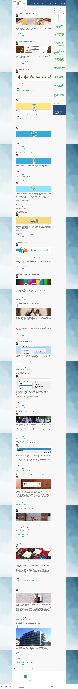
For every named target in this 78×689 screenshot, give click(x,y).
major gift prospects (30, 662)
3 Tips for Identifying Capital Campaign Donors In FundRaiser (28, 623)
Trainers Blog (19, 121)
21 (62, 17)
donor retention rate (35, 295)
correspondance (58, 84)
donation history (24, 295)
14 (62, 15)
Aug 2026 (59, 8)
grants (60, 50)
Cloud (64, 67)
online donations (21, 118)
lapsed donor (29, 266)
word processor (26, 234)
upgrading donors (59, 34)
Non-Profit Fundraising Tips (21, 37)
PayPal (54, 68)
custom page (59, 60)
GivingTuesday (57, 36)
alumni (56, 58)
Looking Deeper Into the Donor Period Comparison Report (27, 274)
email (56, 67)
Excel (56, 42)
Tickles (54, 69)
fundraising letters (60, 27)
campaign (59, 59)
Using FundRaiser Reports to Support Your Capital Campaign (28, 303)
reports (23, 33)
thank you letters (29, 90)
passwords (56, 93)
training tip (56, 77)
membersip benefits (60, 33)
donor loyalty (29, 295)
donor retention (56, 75)
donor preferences (62, 51)
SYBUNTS (58, 42)
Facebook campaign (56, 52)
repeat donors (20, 90)
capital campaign (28, 333)
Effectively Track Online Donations (23, 97)
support (55, 96)
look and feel (62, 69)
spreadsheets (57, 96)
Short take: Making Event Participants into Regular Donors (27, 411)
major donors (20, 333)
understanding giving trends (62, 36)
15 (63, 15)
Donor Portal (26, 118)
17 (55, 17)
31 (55, 20)
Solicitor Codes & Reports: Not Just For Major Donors (26, 442)
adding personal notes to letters (59, 87)
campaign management (22, 204)
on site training (59, 85)
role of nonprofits (59, 52)
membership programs (32, 580)
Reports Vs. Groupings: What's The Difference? (25, 13)
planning (27, 61)
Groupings (20, 33)
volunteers (23, 145)
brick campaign (20, 500)
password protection (59, 58)
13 (60, 15)
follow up (55, 67)
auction (58, 94)
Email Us (55, 110)
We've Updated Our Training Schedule (23, 212)
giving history (26, 365)
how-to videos (60, 44)
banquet (59, 68)
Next (46, 668)
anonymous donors (61, 94)
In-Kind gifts (58, 67)
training (19, 234)
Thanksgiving (61, 76)
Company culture (60, 93)
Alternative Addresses (61, 75)
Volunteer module (33, 145)
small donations (62, 68)
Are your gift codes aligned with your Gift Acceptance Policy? (28, 152)
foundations (57, 61)
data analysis (56, 60)
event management (24, 404)
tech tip (61, 67)
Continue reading (19, 88)
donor (54, 60)
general (62, 38)
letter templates (59, 78)
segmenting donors (62, 95)
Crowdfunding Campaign (57, 95)
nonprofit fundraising (57, 54)
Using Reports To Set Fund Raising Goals (24, 341)
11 (57, 15)
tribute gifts (61, 86)
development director (60, 102)
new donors (23, 61)
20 (60, 17)
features (56, 32)
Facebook (61, 84)
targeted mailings (25, 580)
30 (54, 20)
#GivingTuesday (58, 51)
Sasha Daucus (18, 547)
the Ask (60, 96)
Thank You (34, 90)
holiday (62, 44)
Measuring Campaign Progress (22, 180)
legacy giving (55, 84)
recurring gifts (58, 43)
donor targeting (41, 295)
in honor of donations (59, 25)
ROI (62, 102)
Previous (17, 668)
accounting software (56, 59)
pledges (55, 76)
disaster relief (56, 44)
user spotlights (62, 59)
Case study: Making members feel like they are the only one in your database (31, 587)
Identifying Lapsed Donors (21, 242)
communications (56, 79)
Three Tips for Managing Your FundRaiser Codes (25, 373)
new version (63, 93)
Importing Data (56, 103)
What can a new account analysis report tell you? (26, 41)
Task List (59, 103)
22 (63, 17)
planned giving (23, 173)
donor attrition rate (56, 85)
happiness (63, 84)
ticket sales (61, 60)
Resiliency (56, 69)
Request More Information (58, 111)
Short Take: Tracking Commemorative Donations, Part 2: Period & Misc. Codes (31, 474)
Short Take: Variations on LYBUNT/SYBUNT (25, 508)
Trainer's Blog (18, 307)
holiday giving (62, 77)
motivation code (60, 35)
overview (34, 234)
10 (55, 15)
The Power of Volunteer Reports (22, 125)
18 (57, 17)
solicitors (25, 467)
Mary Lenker (18, 17)
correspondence (57, 50)
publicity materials (58, 76)
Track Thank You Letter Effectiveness (23, 69)
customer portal (59, 77)
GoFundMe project (56, 102)
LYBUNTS (26, 534)
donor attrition (20, 266)
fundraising (61, 45)
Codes (35, 173)
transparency (55, 51)
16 (54, 17)
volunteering (27, 145)
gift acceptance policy (30, 173)
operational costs (55, 94)
